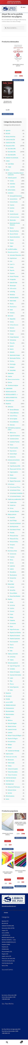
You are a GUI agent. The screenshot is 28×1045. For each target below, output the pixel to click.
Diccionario (11, 760)
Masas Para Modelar (15, 596)
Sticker (10, 747)
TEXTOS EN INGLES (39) (8, 960)
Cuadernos (12, 505)
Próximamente (10, 708)
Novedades (11, 373)
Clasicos (12, 205)
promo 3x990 (9, 702)
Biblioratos (13, 432)
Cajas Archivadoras (15, 435)
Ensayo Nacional (14, 337)
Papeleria (8, 403)
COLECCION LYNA (10, 142)
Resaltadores (13, 575)
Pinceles (12, 532)
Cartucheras (11, 484)
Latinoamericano (14, 217)
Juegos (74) (5, 930)
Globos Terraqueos (15, 672)
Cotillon (12, 587)
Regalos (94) (5, 954)
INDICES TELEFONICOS (12, 157)
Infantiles (12, 184)
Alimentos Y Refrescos (14, 787)
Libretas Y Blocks (14, 511)
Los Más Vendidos (12, 249)
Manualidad (11, 584)
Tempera (12, 544)
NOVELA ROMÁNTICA (11, 397)
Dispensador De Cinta (15, 469)
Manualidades (13, 593)
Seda (11, 650)
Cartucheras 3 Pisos (15, 490)
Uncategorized (10, 784)
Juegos (8, 161)
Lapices (12, 569)
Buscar (7, 1042)
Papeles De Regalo (13, 738)
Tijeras (11, 660)
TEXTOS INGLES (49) (7, 963)
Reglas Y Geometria (15, 481)
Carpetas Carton (14, 438)
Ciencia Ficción (14, 202)
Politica (12, 361)
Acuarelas (12, 517)
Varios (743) (5, 965)
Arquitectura (13, 258)
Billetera (10, 720)
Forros (11, 508)
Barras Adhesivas (14, 409)
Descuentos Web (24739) (8, 928)
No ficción (10, 316)
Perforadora (13, 478)
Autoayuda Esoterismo (16, 196)
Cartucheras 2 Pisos (15, 487)
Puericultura (13, 306)
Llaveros (10, 732)
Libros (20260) (5, 932)
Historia (12, 352)
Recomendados (10, 711)
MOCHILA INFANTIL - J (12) (9, 939)
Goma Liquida (13, 418)
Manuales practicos (13, 252)
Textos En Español (13, 769)
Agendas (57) (5, 921)
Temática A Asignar (13, 385)
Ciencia (12, 322)
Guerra (11, 349)
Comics (12, 181)
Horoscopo (13, 285)
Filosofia (12, 343)
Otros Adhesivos (14, 422)
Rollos (11, 647)
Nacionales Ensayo (15, 355)
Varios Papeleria (14, 687)
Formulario (13, 623)
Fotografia (13, 279)
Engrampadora (14, 472)
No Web (10, 793)
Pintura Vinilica (14, 541)
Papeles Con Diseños (15, 632)
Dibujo (11, 617)
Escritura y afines (12, 550)
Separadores (13, 451)
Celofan (12, 608)
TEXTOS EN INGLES (11, 778)
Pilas (11, 681)
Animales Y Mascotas (15, 255)
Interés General (14, 214)
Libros (7, 170)
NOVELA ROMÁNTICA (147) (9, 942)
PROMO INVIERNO (11, 705)
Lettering (12, 291)
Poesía (11, 240)
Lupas (11, 678)
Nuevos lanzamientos (13, 379)
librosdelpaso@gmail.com (9, 906)
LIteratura (10, 193)
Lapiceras (12, 566)
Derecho (12, 328)
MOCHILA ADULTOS (11, 391)
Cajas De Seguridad (15, 666)
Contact (12, 611)
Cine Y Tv (12, 264)
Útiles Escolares (10, 796)
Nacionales (13, 220)
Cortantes (12, 656)
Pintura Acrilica (14, 535)
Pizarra (12, 684)
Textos (9, 766)
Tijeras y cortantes (13, 654)
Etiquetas (12, 620)
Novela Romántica (15, 237)
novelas (10, 376)
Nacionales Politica (15, 358)
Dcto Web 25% (11, 155)
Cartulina (12, 605)
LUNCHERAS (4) (6, 935)
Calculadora (13, 463)
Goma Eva (12, 590)
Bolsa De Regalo (12, 723)
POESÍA (8, 699)
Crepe (11, 614)
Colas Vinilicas (13, 415)
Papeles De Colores (15, 635)
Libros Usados (11, 190)
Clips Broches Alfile (15, 466)
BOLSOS (8, 133)
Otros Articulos (10, 400)
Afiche (11, 602)
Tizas (11, 581)
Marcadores (13, 572)
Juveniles (12, 187)
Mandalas (12, 294)
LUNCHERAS (9, 388)
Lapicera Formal (12, 729)
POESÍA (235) (5, 949)
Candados (12, 669)
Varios (7, 799)
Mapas (11, 475)
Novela (12, 228)
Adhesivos (10, 406)
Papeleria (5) (5, 946)
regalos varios (9, 753)
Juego (9, 167)
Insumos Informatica (15, 675)
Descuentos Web (10, 145)
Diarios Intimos (12, 726)
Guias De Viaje (13, 282)
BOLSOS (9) (5, 923)
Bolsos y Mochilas (10, 136)
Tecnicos (12, 312)
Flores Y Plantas (14, 276)
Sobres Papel (13, 454)
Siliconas (12, 425)
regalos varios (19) (6, 956)
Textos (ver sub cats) (11, 756)
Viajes (11, 246)
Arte (11, 261)
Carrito (18, 1041)
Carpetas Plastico (14, 442)
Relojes (10, 744)
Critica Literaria (14, 325)
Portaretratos (11, 741)
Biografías (12, 319)
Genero (12, 346)
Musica (11, 303)
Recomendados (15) (7, 951)
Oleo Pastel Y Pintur (15, 529)
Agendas (8, 130)
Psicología (12, 364)
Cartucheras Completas (16, 493)
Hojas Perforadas (14, 629)
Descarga (6, 912)
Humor (12, 211)
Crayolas (12, 557)
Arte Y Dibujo (13, 520)
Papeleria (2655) (6, 944)
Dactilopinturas (14, 526)
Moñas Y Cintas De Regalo (14, 735)
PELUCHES (9, 696)
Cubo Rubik (11, 164)
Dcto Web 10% (11, 148)
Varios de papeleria (13, 663)
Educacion (12, 331)
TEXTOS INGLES (10, 781)
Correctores (13, 554)
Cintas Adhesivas (14, 412)
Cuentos (12, 208)
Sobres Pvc (13, 457)
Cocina (11, 267)
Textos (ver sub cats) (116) (8, 958)
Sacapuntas (13, 578)
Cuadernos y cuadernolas (14, 499)
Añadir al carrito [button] (18, 80)
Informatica (13, 288)
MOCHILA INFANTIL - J (12, 394)
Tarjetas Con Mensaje (13, 750)
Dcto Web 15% (11, 151)
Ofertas (10, 382)
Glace (11, 626)
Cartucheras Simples (15, 496)
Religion (12, 367)
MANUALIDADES (14, 297)
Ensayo (12, 334)
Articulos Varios (12, 790)
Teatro (11, 243)
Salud (11, 309)
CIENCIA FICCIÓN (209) (8, 925)
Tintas (11, 548)
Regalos (8, 717)
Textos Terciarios (12, 775)
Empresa (12, 273)
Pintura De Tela (14, 538)
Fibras (11, 560)
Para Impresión (14, 641)
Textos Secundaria (12, 772)
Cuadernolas (13, 502)
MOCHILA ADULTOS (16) (8, 937)
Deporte (12, 270)
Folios (11, 444)
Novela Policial (14, 234)
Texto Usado (11, 762)
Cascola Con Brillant (15, 523)
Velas (11, 690)
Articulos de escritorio (14, 460)
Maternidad (13, 300)
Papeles (10, 599)
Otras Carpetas (14, 448)
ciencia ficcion (13, 199)
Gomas (12, 563)
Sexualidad (12, 370)
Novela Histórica (14, 231)
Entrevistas (13, 340)
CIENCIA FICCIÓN (10, 139)
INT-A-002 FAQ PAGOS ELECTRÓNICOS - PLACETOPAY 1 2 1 (14, 910)
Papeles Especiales (15, 638)
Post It (12, 644)
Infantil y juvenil (12, 177)
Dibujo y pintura (12, 514)
